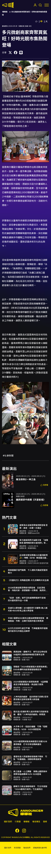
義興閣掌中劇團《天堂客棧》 (30, 499)
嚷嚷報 (4, 12)
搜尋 (45, 821)
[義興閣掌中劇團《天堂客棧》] (8, 500)
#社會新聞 (8, 455)
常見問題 (17, 848)
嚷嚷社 (8, 5)
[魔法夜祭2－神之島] (8, 481)
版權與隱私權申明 (40, 848)
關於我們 (8, 821)
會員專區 (36, 821)
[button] (44, 485)
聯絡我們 (27, 848)
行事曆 (18, 821)
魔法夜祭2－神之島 (26, 479)
